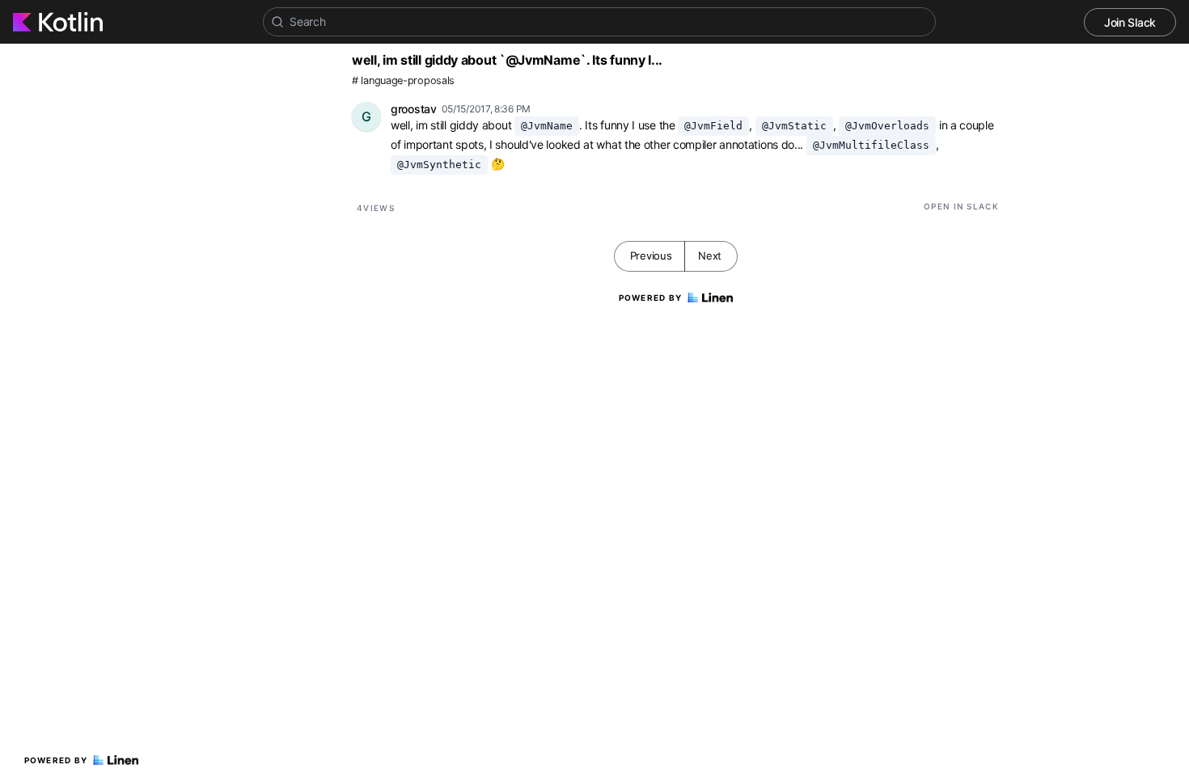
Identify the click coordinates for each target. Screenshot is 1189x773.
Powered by (56, 760)
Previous (651, 255)
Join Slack (1130, 22)
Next (709, 255)
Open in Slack (961, 206)
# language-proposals (403, 80)
